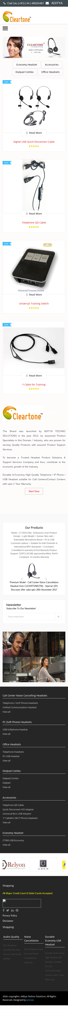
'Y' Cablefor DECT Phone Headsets (20, 818)
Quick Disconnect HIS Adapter (18, 809)
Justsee (30, 999)
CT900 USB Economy (13, 840)
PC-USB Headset (11, 756)
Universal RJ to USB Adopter (17, 813)
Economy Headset (26, 64)
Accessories (52, 64)
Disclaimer (8, 921)
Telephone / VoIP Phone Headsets (20, 703)
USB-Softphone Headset (15, 729)
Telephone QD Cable (13, 805)
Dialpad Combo (24, 72)
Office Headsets (50, 72)
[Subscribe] (58, 616)
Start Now (34, 491)
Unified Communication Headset (20, 707)
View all (6, 711)
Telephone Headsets (13, 751)
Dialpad (6, 782)
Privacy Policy (10, 915)
